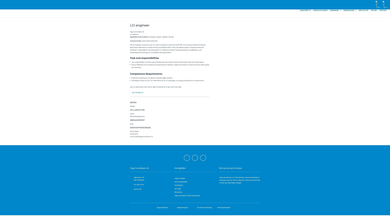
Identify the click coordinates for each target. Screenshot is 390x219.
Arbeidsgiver (348, 10)
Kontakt (383, 10)
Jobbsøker (334, 10)
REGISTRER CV (305, 10)
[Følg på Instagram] (195, 158)
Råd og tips (363, 10)
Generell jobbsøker (180, 182)
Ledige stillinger (320, 10)
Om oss (374, 10)
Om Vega (177, 189)
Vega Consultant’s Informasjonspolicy (187, 195)
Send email (137, 189)
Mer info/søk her (137, 92)
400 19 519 (140, 185)
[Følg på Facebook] (187, 158)
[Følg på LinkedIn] (203, 158)
